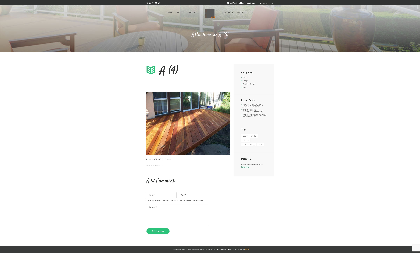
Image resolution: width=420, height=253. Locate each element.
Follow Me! (245, 167)
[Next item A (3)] (209, 123)
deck (245, 136)
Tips (244, 87)
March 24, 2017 (156, 159)
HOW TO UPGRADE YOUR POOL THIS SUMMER (252, 106)
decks (253, 136)
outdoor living (249, 144)
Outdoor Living (248, 84)
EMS (247, 249)
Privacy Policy (231, 249)
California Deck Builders (182, 249)
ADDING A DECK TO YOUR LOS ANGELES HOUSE (254, 116)
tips (260, 144)
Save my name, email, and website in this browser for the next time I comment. (175, 200)
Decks (245, 77)
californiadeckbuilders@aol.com (242, 3)
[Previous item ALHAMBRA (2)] (167, 123)
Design (245, 81)
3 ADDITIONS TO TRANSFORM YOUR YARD (252, 111)
